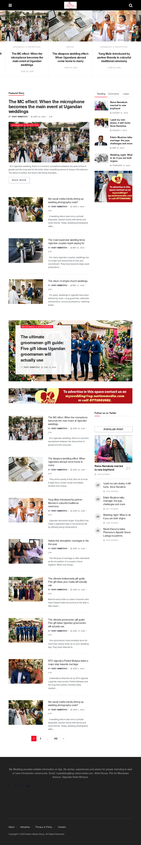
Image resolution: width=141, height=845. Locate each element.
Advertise (25, 826)
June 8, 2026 (78, 668)
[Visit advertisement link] (113, 186)
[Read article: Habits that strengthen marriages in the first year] (26, 551)
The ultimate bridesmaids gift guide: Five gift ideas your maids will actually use (67, 582)
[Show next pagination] (63, 738)
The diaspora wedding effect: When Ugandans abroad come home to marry (70, 57)
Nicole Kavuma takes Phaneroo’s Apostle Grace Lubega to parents (117, 532)
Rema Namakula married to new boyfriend (118, 105)
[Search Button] (130, 5)
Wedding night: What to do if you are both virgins (121, 158)
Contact (62, 826)
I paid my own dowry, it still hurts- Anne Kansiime (120, 122)
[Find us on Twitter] (15, 786)
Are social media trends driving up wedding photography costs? (65, 200)
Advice (70, 46)
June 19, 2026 (78, 548)
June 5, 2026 (78, 206)
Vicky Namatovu (20, 116)
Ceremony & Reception (26, 46)
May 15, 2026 (78, 285)
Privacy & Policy (44, 826)
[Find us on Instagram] (21, 786)
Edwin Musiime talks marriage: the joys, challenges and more (121, 140)
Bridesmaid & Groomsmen (37, 326)
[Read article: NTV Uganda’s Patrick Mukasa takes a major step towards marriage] (26, 671)
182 (55, 738)
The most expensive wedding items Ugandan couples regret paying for (66, 241)
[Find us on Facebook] (9, 786)
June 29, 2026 (39, 116)
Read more (21, 180)
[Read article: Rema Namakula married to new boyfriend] (113, 448)
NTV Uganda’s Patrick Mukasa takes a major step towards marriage (68, 662)
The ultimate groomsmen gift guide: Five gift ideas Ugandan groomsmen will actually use (43, 348)
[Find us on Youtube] (27, 786)
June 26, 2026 (78, 470)
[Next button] (133, 47)
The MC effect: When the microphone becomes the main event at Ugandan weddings (27, 59)
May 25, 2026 (78, 247)
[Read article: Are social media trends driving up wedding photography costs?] (26, 209)
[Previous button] (8, 47)
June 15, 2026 (49, 367)
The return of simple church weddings (68, 281)
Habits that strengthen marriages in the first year (68, 542)
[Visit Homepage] (70, 5)
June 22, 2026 (78, 511)
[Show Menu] (10, 5)
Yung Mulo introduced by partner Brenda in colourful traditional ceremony (114, 57)
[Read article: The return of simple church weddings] (26, 291)
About (11, 826)
